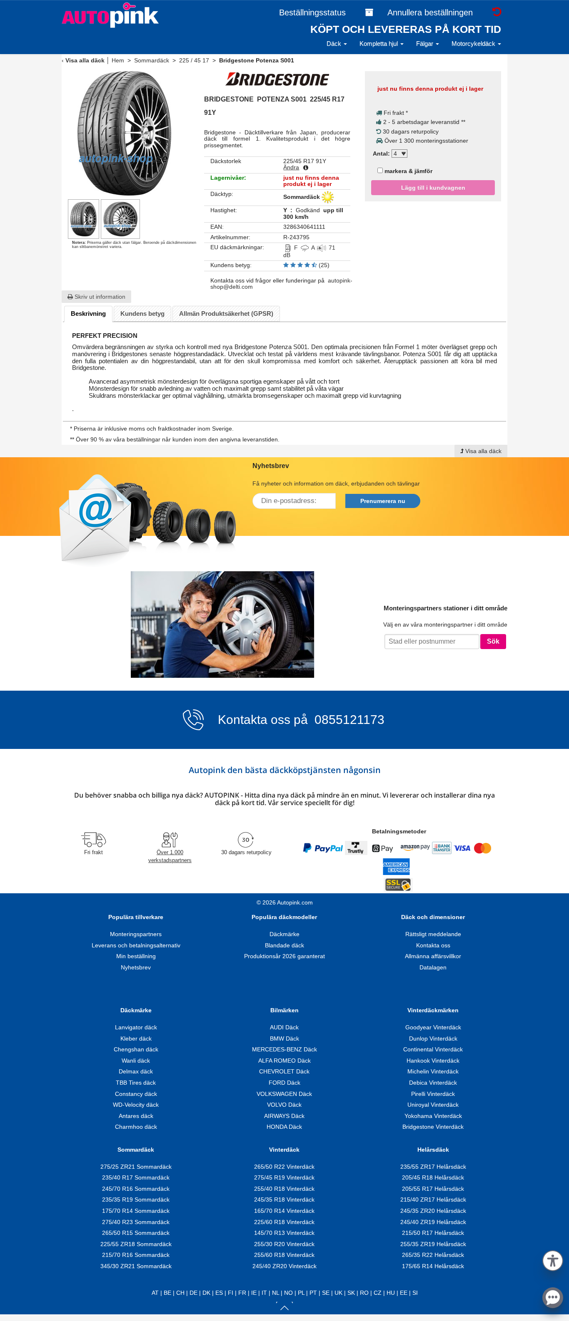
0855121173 (347, 719)
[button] (552, 1259)
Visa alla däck (85, 60)
